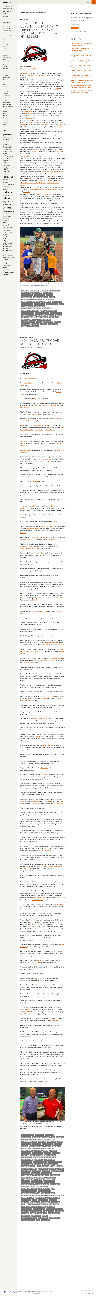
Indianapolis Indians (51, 1164)
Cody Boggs (25, 299)
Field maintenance (7, 57)
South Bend (51, 1206)
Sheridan (60, 189)
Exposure (5, 53)
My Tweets (5, 16)
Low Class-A (40, 1177)
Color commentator (36, 1146)
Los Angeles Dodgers (41, 611)
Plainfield (59, 315)
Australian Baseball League (41, 1137)
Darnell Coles (38, 553)
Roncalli (23, 185)
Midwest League (56, 658)
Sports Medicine (7, 104)
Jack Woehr (43, 125)
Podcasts (5, 86)
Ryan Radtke (48, 801)
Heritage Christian (53, 183)
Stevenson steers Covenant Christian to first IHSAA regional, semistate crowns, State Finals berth (40, 29)
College (5, 46)
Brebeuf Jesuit (31, 183)
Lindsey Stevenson (56, 312)
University (26, 192)
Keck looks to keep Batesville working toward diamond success (82, 81)
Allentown (25, 290)
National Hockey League (29, 1188)
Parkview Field (60, 897)
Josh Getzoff (24, 441)
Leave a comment (37, 347)
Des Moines (53, 1150)
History (5, 64)
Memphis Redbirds (49, 1179)
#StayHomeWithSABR (28, 1135)
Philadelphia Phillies (28, 1197)
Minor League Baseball (40, 718)
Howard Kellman (39, 978)
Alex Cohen (28, 383)
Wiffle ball (5, 122)
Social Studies (48, 321)
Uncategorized (6, 118)
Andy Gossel (54, 80)
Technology (6, 109)
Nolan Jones (27, 118)
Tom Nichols (44, 698)
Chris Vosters (50, 696)
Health (4, 59)
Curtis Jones (49, 299)
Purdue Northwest (7, 255)
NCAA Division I (7, 243)
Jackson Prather (59, 151)
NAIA (4, 241)
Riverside (54, 189)
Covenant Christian (38, 299)
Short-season (54, 1204)
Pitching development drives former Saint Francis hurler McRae (81, 76)
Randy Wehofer (48, 745)
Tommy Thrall (57, 598)
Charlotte (42, 1141)
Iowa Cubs (48, 459)
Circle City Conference (46, 180)
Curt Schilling (24, 407)
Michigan (5, 236)
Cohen (22, 425)
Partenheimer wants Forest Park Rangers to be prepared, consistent (81, 66)
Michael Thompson (27, 315)
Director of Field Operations (30, 301)
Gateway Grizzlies (39, 537)
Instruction (5, 66)
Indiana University (27, 1164)
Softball (5, 263)
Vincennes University (8, 272)
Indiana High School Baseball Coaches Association (8, 204)
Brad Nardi (29, 111)
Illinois (5, 189)
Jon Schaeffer (26, 1170)
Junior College (6, 230)
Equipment (5, 50)
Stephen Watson (25, 450)
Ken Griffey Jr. (57, 419)
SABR (23, 1204)
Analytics (5, 32)
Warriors (35, 326)
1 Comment (35, 40)
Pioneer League (40, 1197)
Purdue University (8, 257)
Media (4, 73)
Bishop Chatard (45, 290)
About (88, 2)
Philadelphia (59, 1195)
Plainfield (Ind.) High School (46, 194)
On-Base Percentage (44, 1191)
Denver (46, 1150)
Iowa (38, 1166)
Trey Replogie (26, 324)
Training (5, 111)
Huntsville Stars (27, 1161)
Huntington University (8, 167)
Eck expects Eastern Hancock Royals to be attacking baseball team (81, 71)
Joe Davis (41, 598)
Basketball (7, 147)
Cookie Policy (36, 1293)
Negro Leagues (6, 77)
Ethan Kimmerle (28, 113)
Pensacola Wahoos (47, 1195)
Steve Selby (35, 803)
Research (5, 93)
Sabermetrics (55, 1202)
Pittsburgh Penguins (54, 1197)
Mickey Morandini (33, 414)
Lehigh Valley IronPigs (42, 312)
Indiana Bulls (7, 195)
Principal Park (34, 481)
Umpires (5, 115)
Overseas (5, 84)
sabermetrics (54, 1020)
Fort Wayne (25, 1155)
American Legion (7, 30)
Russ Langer (35, 801)
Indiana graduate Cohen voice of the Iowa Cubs (40, 342)
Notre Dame (6, 250)
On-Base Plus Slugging (28, 1193)
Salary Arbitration (7, 95)
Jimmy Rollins (38, 430)
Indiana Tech (6, 220)
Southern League (39, 1208)
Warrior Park (24, 156)
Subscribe (74, 28)
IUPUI (42, 310)
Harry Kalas (44, 768)
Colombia (25, 1146)
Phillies (35, 398)
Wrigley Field (32, 920)
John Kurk (60, 1168)
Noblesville (5, 248)
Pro (31, 337)
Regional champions (41, 317)
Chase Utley (30, 430)
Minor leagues (6, 75)
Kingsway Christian (27, 312)
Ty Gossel (61, 125)
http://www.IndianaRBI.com (29, 69)
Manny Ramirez (37, 421)
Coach (5, 153)
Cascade (30, 189)
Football (6, 163)
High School (24, 19)
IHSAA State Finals (27, 306)
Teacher (57, 321)
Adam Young (51, 539)
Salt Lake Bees (31, 1204)
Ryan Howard (35, 1202)
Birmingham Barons (49, 1139)
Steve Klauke (59, 1211)
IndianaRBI (7, 2)
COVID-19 (48, 1146)
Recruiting (5, 91)
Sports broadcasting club (55, 1208)
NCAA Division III (7, 246)
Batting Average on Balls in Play (31, 1139)
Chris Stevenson (25, 73)
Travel (4, 113)
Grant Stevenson (27, 304)
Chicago (60, 1141)
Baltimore (60, 1137)
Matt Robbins (26, 1179)
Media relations (37, 1179)
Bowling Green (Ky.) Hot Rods (46, 660)
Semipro (5, 100)
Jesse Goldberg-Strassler (29, 1168)
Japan (53, 1166)
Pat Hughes (44, 774)
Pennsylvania (49, 315)
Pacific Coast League (37, 461)
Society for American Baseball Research (33, 1206)
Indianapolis (47, 308)
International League (32, 528)
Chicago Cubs (26, 1144)
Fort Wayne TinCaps (35, 924)
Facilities (5, 55)
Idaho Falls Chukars (40, 1161)
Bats (4, 37)
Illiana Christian (39, 306)
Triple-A (45, 1215)
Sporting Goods (6, 102)
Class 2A (52, 297)
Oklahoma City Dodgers (29, 1191)
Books (4, 39)
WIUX (56, 521)
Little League (6, 68)
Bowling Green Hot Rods (29, 1141)
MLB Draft (7, 238)
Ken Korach (60, 645)
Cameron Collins (35, 151)
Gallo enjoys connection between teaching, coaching (81, 44)
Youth (4, 124)
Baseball (6, 144)
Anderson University (7, 137)
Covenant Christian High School (36, 75)
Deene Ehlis (38, 736)
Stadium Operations (8, 106)
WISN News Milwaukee (28, 1220)
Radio (34, 1200)
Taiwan (33, 1213)
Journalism (32, 506)
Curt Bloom (24, 598)
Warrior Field (26, 326)
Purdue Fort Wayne (8, 254)
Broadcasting (25, 337)
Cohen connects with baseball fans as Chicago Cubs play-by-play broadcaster (82, 50)
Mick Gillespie (33, 600)
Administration (6, 26)
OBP (28, 1012)
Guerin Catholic (41, 183)
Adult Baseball (6, 28)
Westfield (6, 274)
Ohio (11, 250)
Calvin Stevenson (27, 295)
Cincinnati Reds (47, 1144)
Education (5, 48)
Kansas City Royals (33, 651)
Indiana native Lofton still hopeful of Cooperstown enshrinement (81, 91)
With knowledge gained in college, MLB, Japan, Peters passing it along (81, 86)
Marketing (5, 71)
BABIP (22, 1014)
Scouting (5, 97)
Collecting (5, 44)
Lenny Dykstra (56, 405)
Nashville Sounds (42, 1186)
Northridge (5, 79)
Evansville (5, 160)
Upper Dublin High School (39, 425)
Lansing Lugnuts (46, 1173)
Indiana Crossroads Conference (31, 308)
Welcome (5, 120)
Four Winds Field (37, 900)
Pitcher (5, 252)
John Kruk (47, 405)
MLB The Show (46, 850)
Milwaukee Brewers (26, 546)
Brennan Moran (60, 127)
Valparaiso (5, 270)
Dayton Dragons (27, 1150)
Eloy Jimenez (40, 960)
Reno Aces (53, 1200)
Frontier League (25, 539)
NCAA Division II (7, 244)
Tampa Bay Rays (28, 662)
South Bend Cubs (27, 1208)
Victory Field (53, 324)
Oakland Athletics (52, 642)
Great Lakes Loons (27, 1159)
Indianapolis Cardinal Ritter (42, 189)
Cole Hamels (50, 430)
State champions (7, 265)
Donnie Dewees (25, 1009)
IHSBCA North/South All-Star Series (8, 184)
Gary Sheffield (25, 421)
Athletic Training (7, 35)
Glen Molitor (57, 301)
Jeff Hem (59, 1166)
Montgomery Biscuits (28, 1186)
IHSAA (56, 89)
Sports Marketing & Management (31, 1211)
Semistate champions (28, 321)
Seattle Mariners (42, 1204)
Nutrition (5, 82)
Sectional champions (44, 319)
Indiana (7, 192)
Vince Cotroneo (48, 645)
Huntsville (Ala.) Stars (33, 548)
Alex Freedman (58, 803)
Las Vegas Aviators (27, 1175)
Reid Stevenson (54, 317)
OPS (46, 1012)
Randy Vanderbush (27, 317)
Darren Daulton (39, 405)
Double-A (47, 1153)
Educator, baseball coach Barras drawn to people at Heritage (80, 61)
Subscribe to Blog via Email (81, 13)
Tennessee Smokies (54, 1213)
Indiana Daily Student (55, 1161)
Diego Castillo (35, 962)
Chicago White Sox (7, 151)
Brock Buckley (35, 122)
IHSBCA (5, 174)
